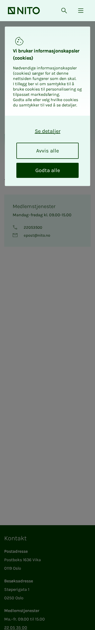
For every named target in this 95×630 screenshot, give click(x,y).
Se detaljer (47, 131)
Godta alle (47, 170)
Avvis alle (47, 151)
